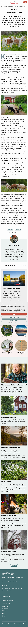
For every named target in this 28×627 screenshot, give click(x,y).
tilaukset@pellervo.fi (6, 591)
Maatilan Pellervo (5, 608)
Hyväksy (14, 314)
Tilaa (25, 2)
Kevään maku (6, 482)
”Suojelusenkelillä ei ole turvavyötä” (14, 385)
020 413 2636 (4, 588)
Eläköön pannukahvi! (8, 417)
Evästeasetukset (21, 624)
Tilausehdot (4, 624)
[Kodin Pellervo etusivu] (14, 2)
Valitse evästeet (14, 320)
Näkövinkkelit (11, 6)
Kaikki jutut (14, 565)
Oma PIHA (4, 610)
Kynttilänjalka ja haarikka (21, 353)
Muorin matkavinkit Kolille (10, 448)
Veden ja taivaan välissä (21, 337)
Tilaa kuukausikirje (6, 619)
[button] (2, 2)
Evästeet (15, 624)
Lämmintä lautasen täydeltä (7, 353)
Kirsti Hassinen (14, 245)
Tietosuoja (17, 322)
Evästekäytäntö (11, 322)
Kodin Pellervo (4, 6)
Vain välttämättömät (14, 317)
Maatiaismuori (10, 229)
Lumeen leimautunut (8, 552)
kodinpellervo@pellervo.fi (7, 600)
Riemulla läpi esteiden (7, 337)
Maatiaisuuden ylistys (8, 516)
